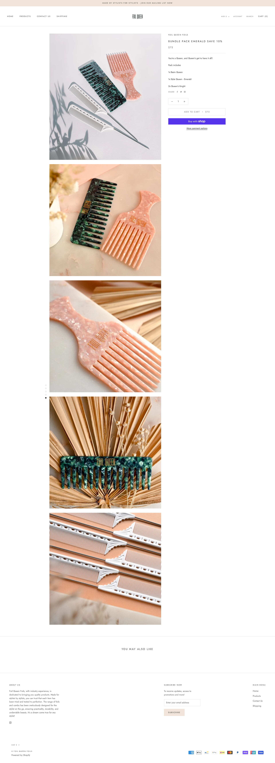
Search (250, 16)
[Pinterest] (185, 92)
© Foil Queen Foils (22, 751)
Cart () (263, 16)
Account (237, 16)
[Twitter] (181, 92)
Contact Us (44, 16)
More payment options (197, 128)
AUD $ (224, 16)
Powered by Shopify (20, 755)
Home (10, 16)
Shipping (62, 16)
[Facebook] (177, 92)
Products (25, 16)
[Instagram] (10, 722)
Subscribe (174, 712)
